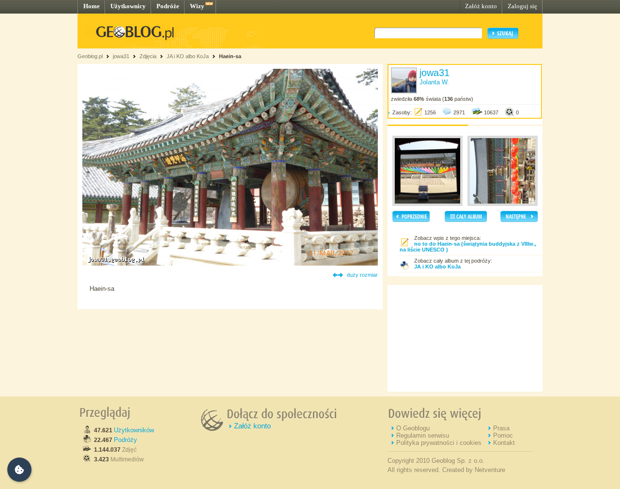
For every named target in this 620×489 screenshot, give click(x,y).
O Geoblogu (413, 428)
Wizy (197, 6)
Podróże (167, 6)
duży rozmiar (362, 275)
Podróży (125, 439)
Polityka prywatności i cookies (438, 442)
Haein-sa (230, 56)
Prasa (501, 428)
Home (91, 6)
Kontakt (504, 442)
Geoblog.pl (90, 56)
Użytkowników (134, 430)
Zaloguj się (522, 6)
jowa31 (121, 56)
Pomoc (503, 435)
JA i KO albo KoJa (188, 56)
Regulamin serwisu (422, 435)
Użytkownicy (128, 6)
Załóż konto (481, 6)
